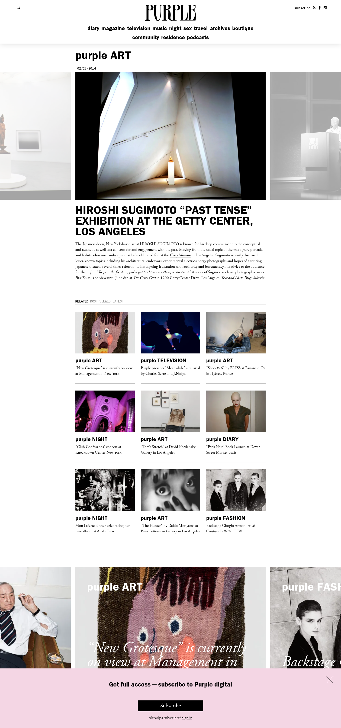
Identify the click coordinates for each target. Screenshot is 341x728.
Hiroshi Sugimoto (159, 244)
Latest (118, 301)
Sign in (187, 717)
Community (145, 37)
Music (159, 28)
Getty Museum (180, 255)
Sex (187, 28)
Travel (201, 28)
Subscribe (170, 705)
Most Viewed (100, 301)
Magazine (113, 28)
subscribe (302, 8)
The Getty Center (146, 277)
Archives (220, 28)
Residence (173, 37)
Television (138, 28)
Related (81, 301)
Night (175, 28)
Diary (93, 28)
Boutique (243, 28)
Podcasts (198, 37)
